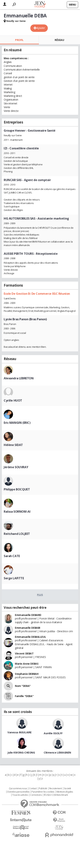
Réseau (59, 40)
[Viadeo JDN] (59, 827)
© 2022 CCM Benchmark (56, 795)
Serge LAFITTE (14, 578)
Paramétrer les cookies (43, 792)
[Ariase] (21, 835)
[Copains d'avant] (21, 827)
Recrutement (55, 788)
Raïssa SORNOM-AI (17, 511)
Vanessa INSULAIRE (19, 732)
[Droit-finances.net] (59, 820)
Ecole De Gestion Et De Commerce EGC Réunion (37, 294)
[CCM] (59, 812)
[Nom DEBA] (8, 686)
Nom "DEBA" (23, 686)
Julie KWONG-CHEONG (21, 752)
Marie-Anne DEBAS (26, 663)
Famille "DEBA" (24, 696)
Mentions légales (65, 792)
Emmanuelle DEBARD (28, 615)
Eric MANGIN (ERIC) (17, 423)
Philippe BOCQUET (17, 489)
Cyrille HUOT (13, 400)
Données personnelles (18, 792)
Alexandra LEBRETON (18, 378)
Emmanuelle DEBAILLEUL (30, 637)
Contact (33, 788)
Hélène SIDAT (13, 445)
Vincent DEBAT (24, 653)
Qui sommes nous (18, 788)
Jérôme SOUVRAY (16, 467)
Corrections (36, 795)
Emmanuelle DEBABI (27, 627)
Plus (40, 594)
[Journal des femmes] (21, 812)
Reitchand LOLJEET (17, 534)
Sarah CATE (12, 556)
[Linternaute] (21, 820)
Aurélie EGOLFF (53, 733)
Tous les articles (20, 795)
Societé (67, 788)
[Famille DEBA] (8, 696)
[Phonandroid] (59, 835)
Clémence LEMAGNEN (57, 752)
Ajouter (40, 28)
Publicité (43, 788)
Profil (19, 40)
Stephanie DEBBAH (26, 674)
